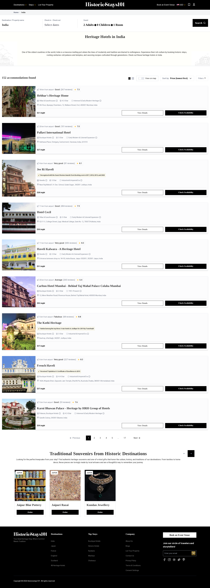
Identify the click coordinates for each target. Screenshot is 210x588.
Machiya (91, 556)
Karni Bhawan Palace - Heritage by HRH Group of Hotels (73, 408)
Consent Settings (132, 570)
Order (30, 512)
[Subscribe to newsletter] (193, 553)
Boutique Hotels (45, 138)
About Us (129, 541)
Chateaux (92, 561)
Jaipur (19, 473)
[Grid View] (132, 78)
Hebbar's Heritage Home (53, 95)
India (53, 541)
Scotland (54, 561)
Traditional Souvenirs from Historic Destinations (98, 453)
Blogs (128, 546)
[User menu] (193, 4)
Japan (53, 546)
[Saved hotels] (189, 4)
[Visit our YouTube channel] (174, 559)
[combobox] (21, 25)
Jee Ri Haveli (45, 169)
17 (125, 438)
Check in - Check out (52, 20)
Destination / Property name (13, 20)
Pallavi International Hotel (54, 132)
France (53, 551)
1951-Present (74, 291)
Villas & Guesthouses (47, 101)
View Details (142, 113)
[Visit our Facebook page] (164, 559)
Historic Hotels (93, 546)
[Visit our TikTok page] (179, 559)
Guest (85, 20)
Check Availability (185, 113)
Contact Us (130, 556)
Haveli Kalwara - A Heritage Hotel (59, 249)
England (54, 556)
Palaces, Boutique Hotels (48, 413)
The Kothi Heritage (49, 322)
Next (136, 438)
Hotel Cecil (44, 212)
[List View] (129, 78)
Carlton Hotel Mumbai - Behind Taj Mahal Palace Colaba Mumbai (79, 285)
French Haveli (46, 365)
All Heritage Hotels (58, 565)
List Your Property (45, 5)
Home (16, 12)
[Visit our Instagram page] (169, 559)
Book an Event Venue (166, 5)
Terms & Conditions (133, 565)
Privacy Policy (131, 561)
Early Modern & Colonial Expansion (82, 138)
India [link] (23, 12)
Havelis (42, 180)
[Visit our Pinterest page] (183, 559)
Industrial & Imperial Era (71, 180)
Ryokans (91, 551)
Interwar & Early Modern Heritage (86, 101)
